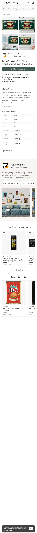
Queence (5, 306)
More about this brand (10, 183)
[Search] (33, 9)
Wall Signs (6, 14)
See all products (28, 183)
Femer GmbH (7, 256)
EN (28, 3)
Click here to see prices (18, 69)
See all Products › (18, 270)
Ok (31, 529)
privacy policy (9, 530)
